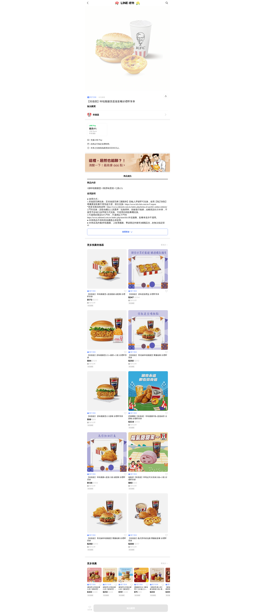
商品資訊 (127, 176)
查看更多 (126, 232)
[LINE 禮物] (127, 3)
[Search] (166, 3)
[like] (125, 291)
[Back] (88, 3)
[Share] (166, 96)
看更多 (163, 245)
